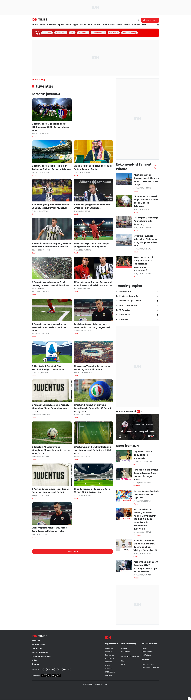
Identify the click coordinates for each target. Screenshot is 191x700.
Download (36, 676)
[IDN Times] (39, 19)
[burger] (157, 25)
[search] (138, 20)
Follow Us (35, 669)
